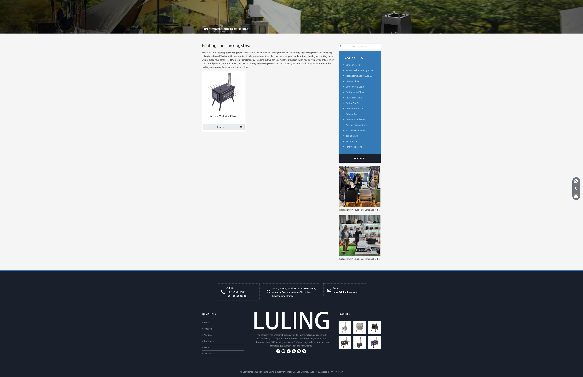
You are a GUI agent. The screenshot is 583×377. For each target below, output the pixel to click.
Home (206, 322)
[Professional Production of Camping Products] (359, 186)
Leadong (324, 372)
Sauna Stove (351, 141)
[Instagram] (299, 351)
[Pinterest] (304, 351)
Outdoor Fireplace (354, 108)
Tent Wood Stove (354, 147)
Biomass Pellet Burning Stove (359, 70)
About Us (207, 335)
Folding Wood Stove (355, 92)
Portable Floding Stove (356, 125)
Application (208, 341)
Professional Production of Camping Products (359, 210)
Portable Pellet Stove (356, 130)
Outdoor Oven (352, 114)
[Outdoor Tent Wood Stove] (224, 92)
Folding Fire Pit (352, 103)
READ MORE (360, 158)
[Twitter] (289, 351)
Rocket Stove (352, 136)
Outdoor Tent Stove (355, 87)
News (206, 347)
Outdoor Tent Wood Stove (223, 116)
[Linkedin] (283, 351)
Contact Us (208, 353)
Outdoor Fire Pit (353, 65)
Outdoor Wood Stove (356, 119)
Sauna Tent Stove (354, 97)
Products (207, 329)
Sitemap (304, 372)
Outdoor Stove (353, 81)
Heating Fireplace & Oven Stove (360, 76)
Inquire (220, 127)
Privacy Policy (336, 372)
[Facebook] (278, 351)
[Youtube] (294, 351)
